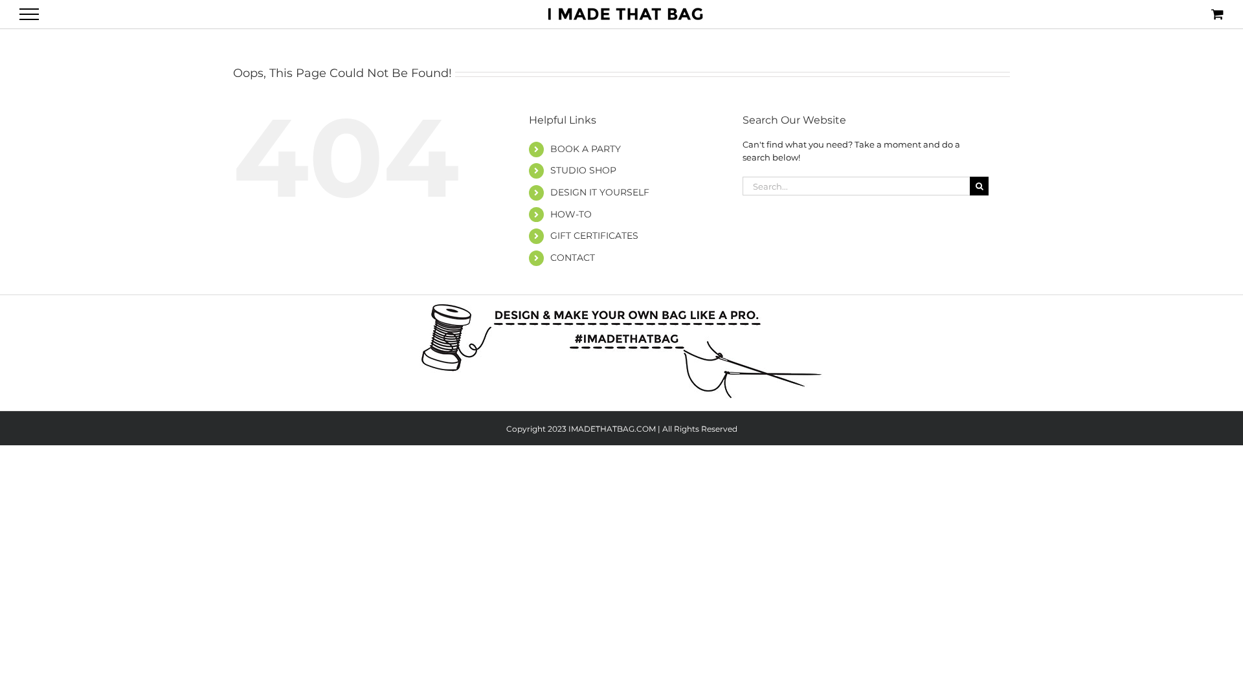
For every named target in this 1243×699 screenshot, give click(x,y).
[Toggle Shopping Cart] (1217, 14)
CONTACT (572, 257)
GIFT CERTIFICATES (594, 235)
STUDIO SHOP (583, 170)
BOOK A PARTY (585, 149)
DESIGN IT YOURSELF (599, 192)
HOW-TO (571, 214)
